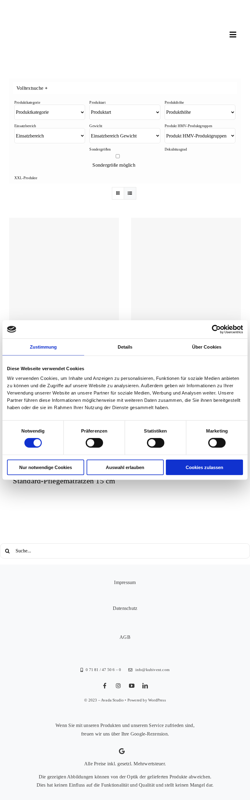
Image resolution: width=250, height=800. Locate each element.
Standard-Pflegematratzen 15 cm (64, 481)
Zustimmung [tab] (43, 347)
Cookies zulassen (204, 467)
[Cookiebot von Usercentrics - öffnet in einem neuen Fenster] (216, 329)
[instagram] (118, 685)
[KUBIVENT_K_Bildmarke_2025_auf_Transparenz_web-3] (51, 16)
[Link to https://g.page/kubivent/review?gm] (122, 751)
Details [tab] (125, 347)
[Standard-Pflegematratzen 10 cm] (64, 272)
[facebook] (105, 685)
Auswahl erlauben (125, 467)
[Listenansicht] (130, 193)
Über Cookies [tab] (206, 347)
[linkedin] (145, 685)
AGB (125, 637)
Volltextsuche (32, 88)
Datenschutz (125, 608)
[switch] (94, 443)
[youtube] (132, 685)
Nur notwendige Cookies (45, 467)
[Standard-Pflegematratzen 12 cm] (186, 272)
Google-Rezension (149, 733)
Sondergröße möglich (113, 165)
